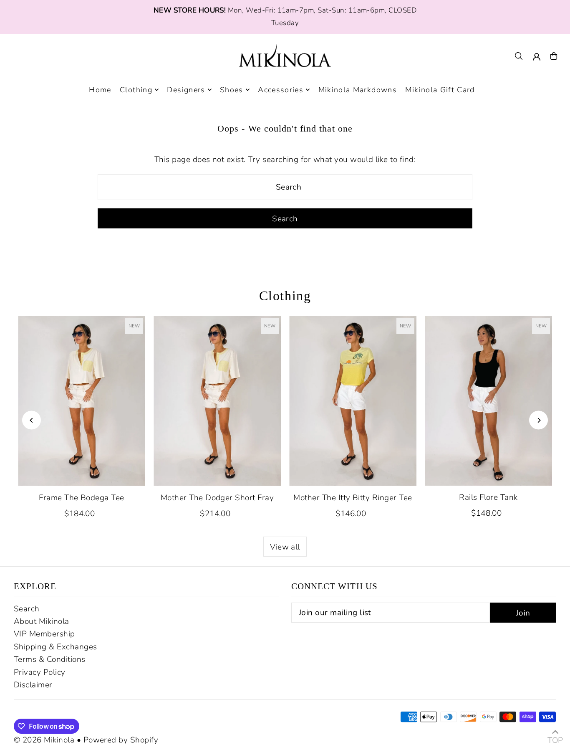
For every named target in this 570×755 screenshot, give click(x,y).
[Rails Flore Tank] (488, 401)
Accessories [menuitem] (280, 90)
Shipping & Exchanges (55, 646)
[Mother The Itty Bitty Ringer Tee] (352, 401)
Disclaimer (33, 684)
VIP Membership (44, 633)
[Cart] (553, 56)
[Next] (538, 420)
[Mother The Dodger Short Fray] (217, 401)
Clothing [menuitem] (136, 90)
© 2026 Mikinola (44, 740)
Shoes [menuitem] (231, 90)
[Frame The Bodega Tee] (81, 401)
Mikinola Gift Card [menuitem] (439, 90)
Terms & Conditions (50, 659)
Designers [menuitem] (186, 90)
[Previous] (31, 420)
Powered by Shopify (121, 740)
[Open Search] (518, 56)
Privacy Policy (40, 672)
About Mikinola (41, 621)
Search (27, 608)
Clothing (285, 295)
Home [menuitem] (100, 90)
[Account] (536, 57)
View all (285, 547)
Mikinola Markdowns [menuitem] (357, 90)
